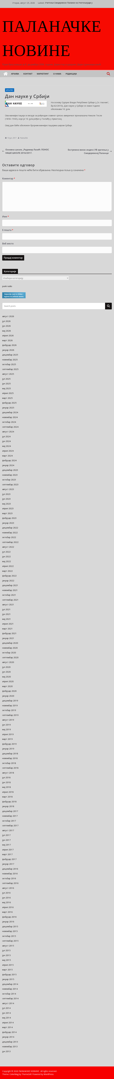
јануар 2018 (8, 806)
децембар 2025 (10, 354)
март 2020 (7, 686)
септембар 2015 (10, 940)
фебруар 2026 (9, 345)
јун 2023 (6, 498)
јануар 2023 (8, 522)
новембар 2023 (10, 474)
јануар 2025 (8, 407)
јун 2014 (6, 1012)
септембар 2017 (10, 825)
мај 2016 (6, 902)
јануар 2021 (8, 638)
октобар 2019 (9, 710)
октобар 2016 (9, 878)
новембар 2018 (10, 758)
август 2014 (8, 1003)
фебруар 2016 (9, 916)
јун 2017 (6, 840)
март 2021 (7, 628)
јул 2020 (6, 667)
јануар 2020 (8, 695)
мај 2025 (6, 388)
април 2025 (8, 393)
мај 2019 (6, 729)
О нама (57, 73)
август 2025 (8, 373)
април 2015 (8, 964)
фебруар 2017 (9, 859)
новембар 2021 (10, 590)
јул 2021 (6, 609)
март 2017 (7, 854)
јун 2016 (6, 897)
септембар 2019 (10, 715)
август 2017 (8, 830)
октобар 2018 (9, 763)
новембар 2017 (10, 815)
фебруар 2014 (9, 1032)
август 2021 (8, 604)
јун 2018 (6, 782)
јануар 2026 (8, 350)
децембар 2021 (10, 585)
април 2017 (8, 849)
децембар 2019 (10, 700)
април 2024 (8, 450)
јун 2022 (6, 556)
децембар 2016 (10, 868)
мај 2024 (6, 446)
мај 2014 (6, 1017)
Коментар (8, 178)
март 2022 (7, 571)
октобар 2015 (9, 936)
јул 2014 (6, 1008)
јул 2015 (6, 950)
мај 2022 (6, 561)
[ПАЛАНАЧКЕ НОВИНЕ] (5, 73)
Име (5, 216)
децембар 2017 (10, 811)
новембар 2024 (10, 417)
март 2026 (7, 340)
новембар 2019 (10, 705)
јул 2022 (6, 551)
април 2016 (8, 907)
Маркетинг (43, 73)
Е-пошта (7, 230)
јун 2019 (6, 724)
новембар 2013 (10, 1046)
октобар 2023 (9, 479)
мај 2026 (6, 330)
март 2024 (7, 455)
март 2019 (7, 739)
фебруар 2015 (9, 974)
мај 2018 (6, 787)
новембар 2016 (10, 873)
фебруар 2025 (9, 402)
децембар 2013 (10, 1041)
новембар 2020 (10, 647)
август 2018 (8, 772)
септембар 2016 (10, 883)
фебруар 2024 (9, 460)
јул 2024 (6, 436)
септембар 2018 (10, 767)
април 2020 (8, 681)
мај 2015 (6, 960)
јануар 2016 (8, 921)
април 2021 (8, 623)
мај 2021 (6, 619)
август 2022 (8, 546)
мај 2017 (6, 844)
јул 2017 (6, 835)
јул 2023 (6, 494)
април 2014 (8, 1022)
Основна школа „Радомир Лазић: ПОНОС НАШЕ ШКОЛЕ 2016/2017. (27, 151)
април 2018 (8, 791)
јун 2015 (6, 955)
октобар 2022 (9, 537)
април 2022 (8, 566)
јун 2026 (6, 325)
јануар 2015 (8, 979)
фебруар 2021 (9, 633)
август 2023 (8, 489)
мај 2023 (6, 503)
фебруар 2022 (9, 575)
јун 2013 (6, 1051)
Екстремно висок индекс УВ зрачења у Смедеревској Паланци (88, 151)
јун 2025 (6, 383)
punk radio (7, 286)
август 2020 (8, 662)
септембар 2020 (10, 657)
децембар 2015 (10, 926)
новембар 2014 (10, 988)
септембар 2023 (10, 484)
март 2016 (7, 912)
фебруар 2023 (9, 518)
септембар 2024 (10, 426)
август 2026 (8, 316)
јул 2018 (6, 777)
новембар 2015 (10, 931)
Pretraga (108, 305)
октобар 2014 (9, 993)
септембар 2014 (10, 998)
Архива (15, 73)
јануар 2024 (8, 465)
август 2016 (8, 888)
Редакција (71, 73)
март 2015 (7, 969)
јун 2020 (6, 671)
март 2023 (7, 513)
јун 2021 (6, 614)
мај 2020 (6, 676)
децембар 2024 (10, 412)
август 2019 (8, 719)
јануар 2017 (8, 863)
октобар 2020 (9, 652)
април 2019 (8, 734)
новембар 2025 (10, 359)
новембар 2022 (10, 532)
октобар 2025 (9, 364)
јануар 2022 (8, 580)
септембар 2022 (10, 542)
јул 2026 (6, 321)
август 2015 (8, 945)
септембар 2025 (10, 369)
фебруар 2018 (9, 801)
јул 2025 (6, 378)
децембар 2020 (10, 642)
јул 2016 (6, 892)
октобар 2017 (9, 820)
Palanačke (24, 138)
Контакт (27, 73)
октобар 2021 (9, 594)
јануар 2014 (8, 1036)
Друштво (9, 90)
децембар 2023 (10, 470)
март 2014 (7, 1027)
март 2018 (7, 796)
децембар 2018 (10, 753)
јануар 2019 (8, 748)
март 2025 (7, 398)
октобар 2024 (9, 422)
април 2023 (8, 508)
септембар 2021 (10, 599)
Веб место (8, 243)
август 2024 (8, 431)
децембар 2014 (10, 984)
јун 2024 (6, 441)
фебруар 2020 (9, 691)
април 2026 (8, 335)
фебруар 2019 (9, 743)
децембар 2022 (10, 527)
